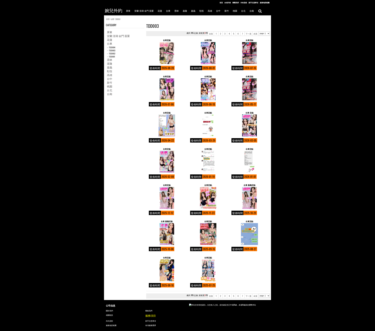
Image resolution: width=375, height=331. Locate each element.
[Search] (260, 11)
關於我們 (109, 310)
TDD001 (112, 56)
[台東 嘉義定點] (249, 198)
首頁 (221, 2)
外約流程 (244, 2)
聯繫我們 (235, 2)
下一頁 (248, 33)
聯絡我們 (148, 310)
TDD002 (112, 53)
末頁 (255, 33)
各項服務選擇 (150, 325)
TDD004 (112, 47)
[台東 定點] (249, 125)
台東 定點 (250, 112)
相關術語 (109, 315)
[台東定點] (167, 53)
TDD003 (112, 50)
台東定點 (167, 40)
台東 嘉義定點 (249, 185)
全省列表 (227, 2)
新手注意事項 (253, 2)
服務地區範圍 (265, 2)
